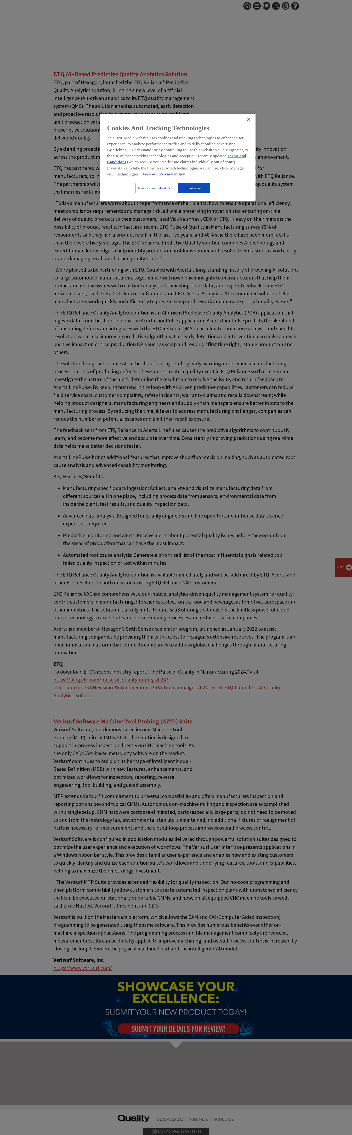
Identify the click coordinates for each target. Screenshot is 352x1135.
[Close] (249, 119)
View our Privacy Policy (163, 174)
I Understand (194, 187)
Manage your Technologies (155, 187)
